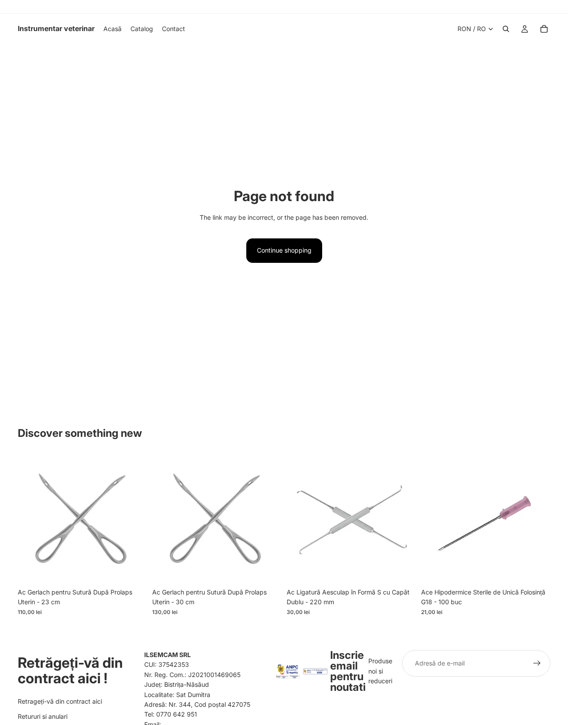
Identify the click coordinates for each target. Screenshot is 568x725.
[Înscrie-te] (537, 663)
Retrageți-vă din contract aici (60, 701)
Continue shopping (284, 250)
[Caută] (506, 29)
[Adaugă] (133, 570)
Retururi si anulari (42, 716)
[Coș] (544, 29)
